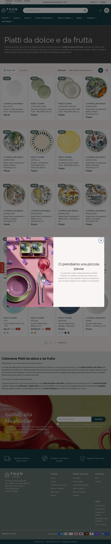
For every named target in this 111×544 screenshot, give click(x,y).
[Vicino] (101, 240)
